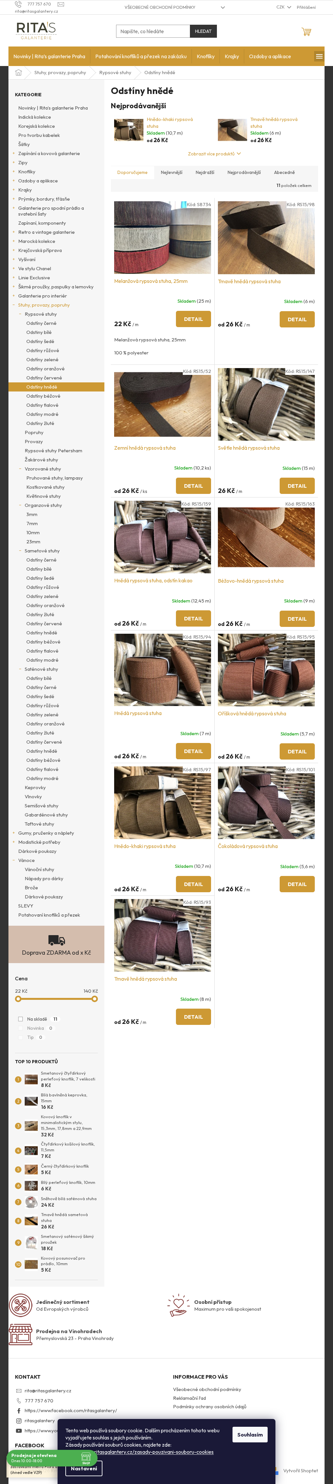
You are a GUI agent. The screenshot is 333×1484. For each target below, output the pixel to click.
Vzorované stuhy (43, 469)
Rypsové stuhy (41, 314)
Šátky (24, 144)
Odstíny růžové (42, 350)
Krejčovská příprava (40, 250)
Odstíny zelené (42, 359)
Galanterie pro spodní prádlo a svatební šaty (51, 211)
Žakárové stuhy (41, 460)
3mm (31, 514)
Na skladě (42, 1019)
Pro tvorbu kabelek (39, 135)
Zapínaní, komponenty (42, 223)
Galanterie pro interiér (42, 296)
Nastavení (84, 1468)
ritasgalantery (40, 1420)
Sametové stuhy (42, 551)
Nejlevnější (171, 172)
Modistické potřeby (39, 842)
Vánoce (26, 860)
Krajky (25, 190)
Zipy (23, 162)
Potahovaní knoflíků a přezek (49, 915)
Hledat (203, 31)
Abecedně (284, 172)
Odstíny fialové (42, 405)
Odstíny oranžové (45, 368)
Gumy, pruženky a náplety (46, 833)
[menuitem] (49, 56)
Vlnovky (33, 796)
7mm (32, 523)
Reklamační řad (189, 1398)
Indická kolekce (34, 117)
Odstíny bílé (39, 569)
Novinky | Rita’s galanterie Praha (53, 108)
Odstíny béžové (43, 396)
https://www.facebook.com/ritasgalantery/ (71, 1410)
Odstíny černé (41, 323)
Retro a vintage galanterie (46, 232)
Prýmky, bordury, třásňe (44, 199)
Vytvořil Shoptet (300, 1470)
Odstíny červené (44, 378)
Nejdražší (205, 172)
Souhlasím (250, 1434)
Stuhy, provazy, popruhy (44, 305)
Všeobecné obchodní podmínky (160, 7)
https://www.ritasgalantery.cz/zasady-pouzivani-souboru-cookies (139, 1452)
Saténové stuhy (41, 669)
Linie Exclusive (34, 277)
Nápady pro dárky (44, 878)
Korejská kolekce (36, 126)
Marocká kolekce (36, 241)
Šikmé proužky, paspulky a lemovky (56, 287)
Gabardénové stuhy (46, 815)
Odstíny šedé (40, 341)
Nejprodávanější (244, 172)
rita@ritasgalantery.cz (48, 1390)
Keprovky (35, 787)
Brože (31, 887)
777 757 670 (39, 1401)
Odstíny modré (42, 414)
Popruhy (34, 432)
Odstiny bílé (39, 332)
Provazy (34, 441)
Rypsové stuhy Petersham (53, 450)
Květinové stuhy (43, 496)
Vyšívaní (26, 259)
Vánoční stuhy (39, 869)
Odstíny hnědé (41, 387)
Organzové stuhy (43, 505)
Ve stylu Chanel (34, 268)
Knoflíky (26, 171)
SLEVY (25, 906)
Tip (34, 1037)
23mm (33, 541)
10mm (33, 532)
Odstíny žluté (40, 423)
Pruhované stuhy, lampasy (54, 478)
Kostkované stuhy (45, 487)
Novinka (39, 1028)
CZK (281, 6)
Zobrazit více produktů (211, 154)
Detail (193, 319)
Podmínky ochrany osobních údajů (209, 1406)
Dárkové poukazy (37, 851)
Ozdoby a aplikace (38, 181)
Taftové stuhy (39, 824)
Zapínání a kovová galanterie (49, 153)
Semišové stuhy (42, 805)
